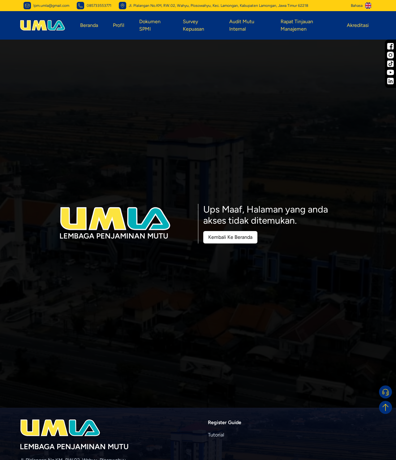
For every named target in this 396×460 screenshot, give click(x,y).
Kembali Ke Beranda (230, 237)
